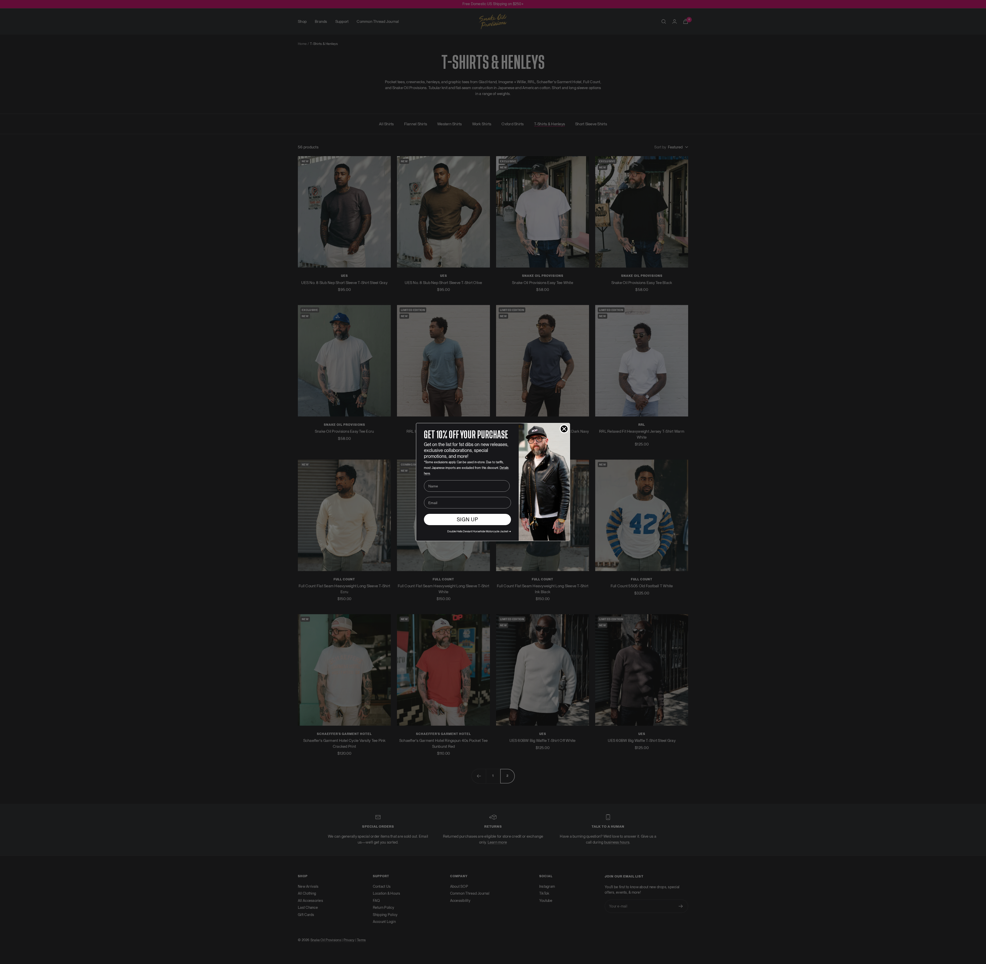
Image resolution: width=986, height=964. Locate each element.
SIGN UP (467, 519)
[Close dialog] (564, 429)
